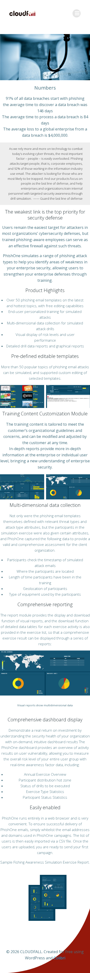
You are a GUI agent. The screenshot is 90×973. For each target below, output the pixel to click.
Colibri (59, 958)
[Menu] (76, 13)
